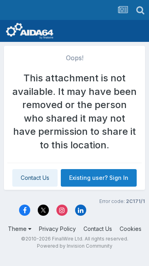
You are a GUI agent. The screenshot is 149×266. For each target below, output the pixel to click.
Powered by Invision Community (74, 246)
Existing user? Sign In (98, 177)
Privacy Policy (57, 228)
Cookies (130, 228)
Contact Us (35, 177)
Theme (18, 228)
